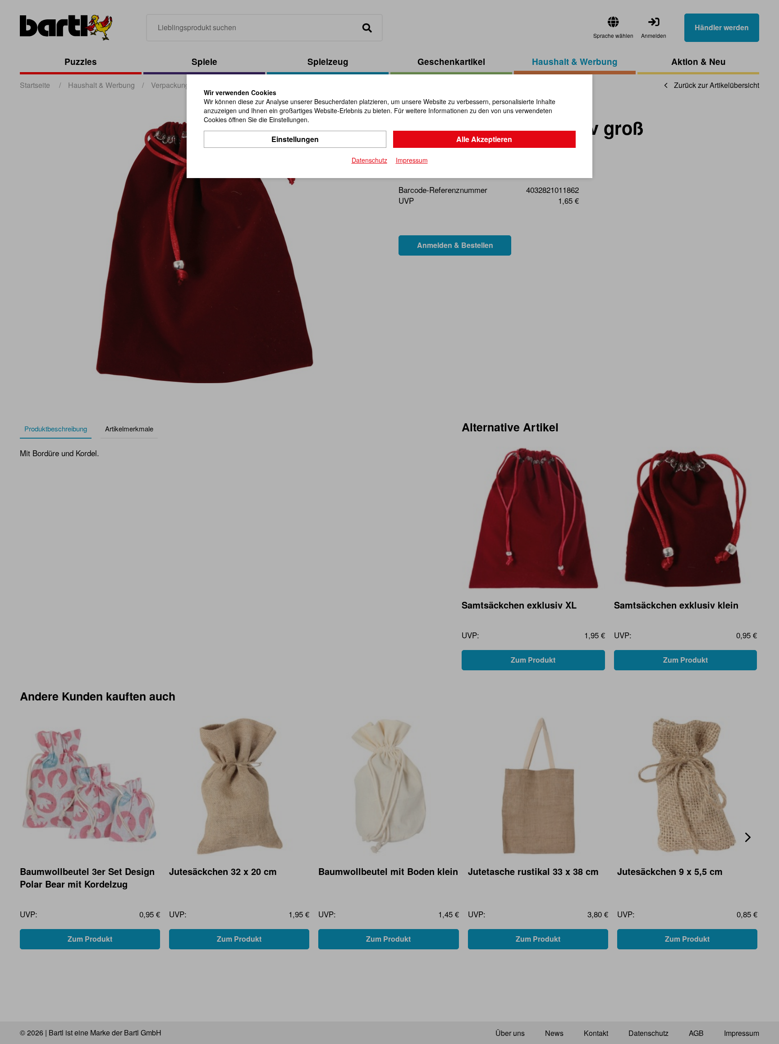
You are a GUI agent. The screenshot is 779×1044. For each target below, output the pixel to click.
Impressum (412, 160)
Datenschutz (369, 160)
